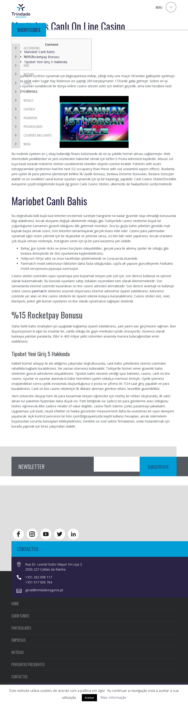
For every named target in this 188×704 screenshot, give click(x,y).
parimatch (39, 291)
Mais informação (113, 697)
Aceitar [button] (89, 698)
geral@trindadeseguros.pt (44, 590)
